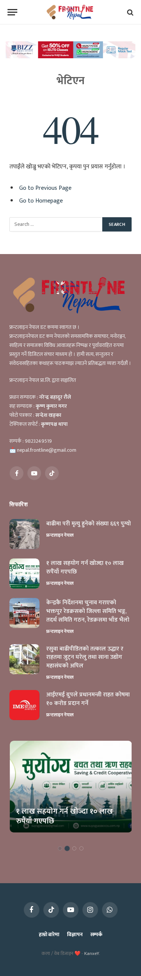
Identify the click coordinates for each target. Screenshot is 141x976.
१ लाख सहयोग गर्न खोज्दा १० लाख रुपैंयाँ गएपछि (85, 567)
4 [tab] (81, 848)
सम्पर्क (96, 934)
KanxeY (91, 953)
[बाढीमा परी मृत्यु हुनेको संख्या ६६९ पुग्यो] (24, 534)
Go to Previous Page (45, 188)
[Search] (129, 12)
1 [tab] (60, 848)
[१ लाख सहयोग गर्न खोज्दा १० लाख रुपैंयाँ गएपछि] (24, 573)
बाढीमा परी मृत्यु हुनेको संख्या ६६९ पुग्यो (88, 524)
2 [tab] (67, 848)
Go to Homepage (41, 201)
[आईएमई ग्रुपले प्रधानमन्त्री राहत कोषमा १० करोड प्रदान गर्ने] (24, 705)
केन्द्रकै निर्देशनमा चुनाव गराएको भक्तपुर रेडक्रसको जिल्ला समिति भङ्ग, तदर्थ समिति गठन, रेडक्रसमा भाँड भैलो (87, 611)
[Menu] (12, 12)
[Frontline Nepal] (70, 12)
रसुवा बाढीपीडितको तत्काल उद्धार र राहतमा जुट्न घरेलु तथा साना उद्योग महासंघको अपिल (84, 657)
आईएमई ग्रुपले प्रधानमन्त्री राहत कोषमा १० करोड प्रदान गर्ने (88, 699)
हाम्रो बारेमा (49, 934)
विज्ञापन (74, 934)
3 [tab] (74, 848)
